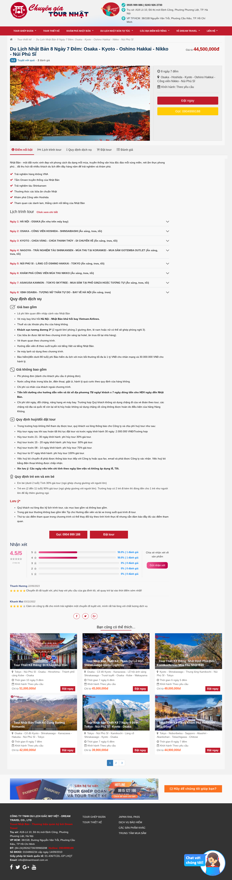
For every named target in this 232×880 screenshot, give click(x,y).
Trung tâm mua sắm (132, 833)
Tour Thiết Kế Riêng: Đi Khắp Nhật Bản (40, 665)
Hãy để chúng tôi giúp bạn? (195, 788)
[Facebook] (76, 616)
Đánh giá (127, 149)
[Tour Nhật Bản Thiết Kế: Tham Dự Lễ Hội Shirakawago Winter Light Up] (116, 650)
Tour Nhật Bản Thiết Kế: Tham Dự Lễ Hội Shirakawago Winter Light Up (113, 663)
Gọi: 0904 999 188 (68, 534)
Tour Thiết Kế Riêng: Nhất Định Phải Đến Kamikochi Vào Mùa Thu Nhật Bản (186, 663)
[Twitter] (94, 616)
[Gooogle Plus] (85, 616)
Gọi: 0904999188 (187, 111)
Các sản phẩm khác (132, 827)
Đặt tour (106, 149)
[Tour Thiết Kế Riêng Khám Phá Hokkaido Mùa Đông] (188, 712)
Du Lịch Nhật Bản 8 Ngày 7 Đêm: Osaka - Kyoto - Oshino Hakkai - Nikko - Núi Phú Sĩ (84, 39)
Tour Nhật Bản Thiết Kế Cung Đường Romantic (38, 724)
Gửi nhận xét (157, 565)
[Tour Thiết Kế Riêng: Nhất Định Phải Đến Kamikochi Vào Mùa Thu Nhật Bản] (188, 650)
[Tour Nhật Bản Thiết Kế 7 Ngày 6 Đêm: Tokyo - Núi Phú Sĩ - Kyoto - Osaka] (116, 712)
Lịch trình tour (51, 149)
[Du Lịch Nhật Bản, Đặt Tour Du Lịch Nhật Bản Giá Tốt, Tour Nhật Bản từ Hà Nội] (50, 10)
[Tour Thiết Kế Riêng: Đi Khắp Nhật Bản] (43, 650)
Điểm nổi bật (23, 149)
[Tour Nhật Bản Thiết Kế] (84, 788)
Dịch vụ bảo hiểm (130, 822)
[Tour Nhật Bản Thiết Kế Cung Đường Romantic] (43, 712)
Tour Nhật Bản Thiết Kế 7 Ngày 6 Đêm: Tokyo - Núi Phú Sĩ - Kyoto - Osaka (111, 724)
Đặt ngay (187, 100)
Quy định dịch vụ (80, 149)
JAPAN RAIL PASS (129, 816)
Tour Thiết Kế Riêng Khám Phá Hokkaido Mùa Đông (186, 724)
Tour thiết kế (24, 39)
